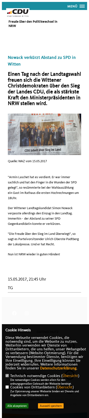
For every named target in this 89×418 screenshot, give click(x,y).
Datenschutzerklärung (58, 368)
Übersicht (70, 376)
